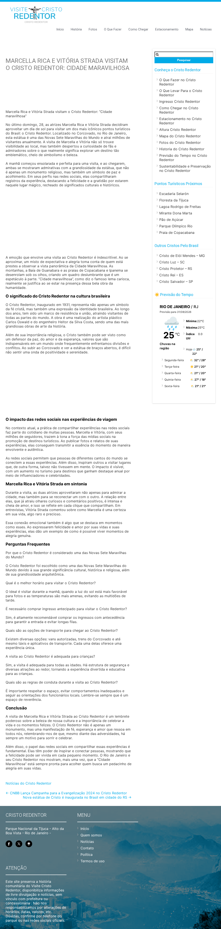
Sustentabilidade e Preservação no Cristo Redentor (185, 168)
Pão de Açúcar (171, 219)
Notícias (206, 29)
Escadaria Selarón (174, 193)
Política (87, 854)
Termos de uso (93, 861)
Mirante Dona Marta (175, 213)
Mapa (189, 29)
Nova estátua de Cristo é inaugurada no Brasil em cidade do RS (77, 797)
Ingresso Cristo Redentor (179, 101)
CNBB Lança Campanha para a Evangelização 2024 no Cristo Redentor (66, 793)
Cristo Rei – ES (171, 275)
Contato (87, 848)
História (76, 29)
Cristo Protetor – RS (175, 268)
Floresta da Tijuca (173, 200)
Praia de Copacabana (176, 232)
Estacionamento (166, 29)
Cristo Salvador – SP (176, 281)
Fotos (93, 29)
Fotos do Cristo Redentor (180, 142)
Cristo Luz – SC (172, 262)
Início (60, 29)
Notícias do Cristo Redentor (28, 783)
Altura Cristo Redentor (177, 129)
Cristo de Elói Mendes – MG (182, 255)
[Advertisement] (68, 95)
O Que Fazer (113, 29)
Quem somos (91, 835)
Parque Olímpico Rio (176, 226)
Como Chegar (138, 29)
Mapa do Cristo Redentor (180, 136)
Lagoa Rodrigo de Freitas (180, 206)
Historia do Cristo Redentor (181, 149)
